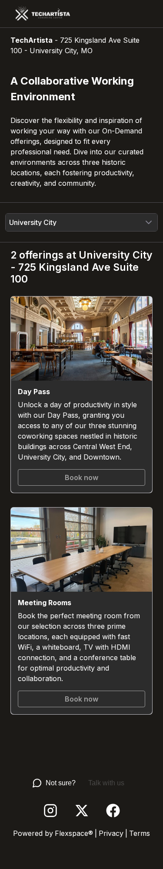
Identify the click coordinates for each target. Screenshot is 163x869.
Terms (139, 833)
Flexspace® (74, 833)
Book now (81, 477)
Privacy (111, 833)
